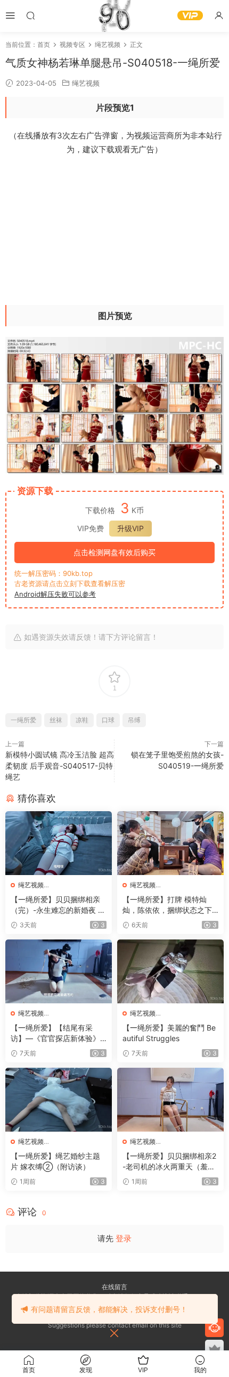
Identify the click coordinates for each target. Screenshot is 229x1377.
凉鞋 (82, 720)
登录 (124, 1238)
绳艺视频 (86, 83)
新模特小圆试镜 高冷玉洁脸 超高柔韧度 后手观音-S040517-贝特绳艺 (59, 765)
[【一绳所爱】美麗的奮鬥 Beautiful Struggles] (170, 971)
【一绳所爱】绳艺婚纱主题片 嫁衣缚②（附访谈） (55, 1161)
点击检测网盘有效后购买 (114, 552)
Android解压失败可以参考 (55, 594)
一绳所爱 (23, 720)
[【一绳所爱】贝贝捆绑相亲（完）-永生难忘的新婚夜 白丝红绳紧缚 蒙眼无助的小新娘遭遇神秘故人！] (58, 843)
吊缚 (134, 720)
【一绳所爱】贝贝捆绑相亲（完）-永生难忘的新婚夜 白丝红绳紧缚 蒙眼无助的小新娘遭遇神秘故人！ (58, 905)
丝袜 (56, 720)
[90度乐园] (114, 16)
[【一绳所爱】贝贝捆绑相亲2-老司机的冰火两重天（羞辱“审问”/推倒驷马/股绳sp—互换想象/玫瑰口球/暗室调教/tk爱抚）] (170, 1100)
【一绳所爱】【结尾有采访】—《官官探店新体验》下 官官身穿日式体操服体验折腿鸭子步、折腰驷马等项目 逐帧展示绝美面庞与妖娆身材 (56, 1033)
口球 (108, 720)
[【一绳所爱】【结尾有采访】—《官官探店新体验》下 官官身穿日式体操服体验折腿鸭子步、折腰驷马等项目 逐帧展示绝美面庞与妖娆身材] (58, 971)
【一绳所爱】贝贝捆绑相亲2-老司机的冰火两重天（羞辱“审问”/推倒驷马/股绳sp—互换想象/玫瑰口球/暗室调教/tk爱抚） (169, 1161)
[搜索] (30, 15)
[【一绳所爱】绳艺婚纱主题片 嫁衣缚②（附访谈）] (58, 1100)
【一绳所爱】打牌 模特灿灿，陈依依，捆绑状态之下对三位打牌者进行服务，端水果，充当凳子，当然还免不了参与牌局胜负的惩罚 (167, 905)
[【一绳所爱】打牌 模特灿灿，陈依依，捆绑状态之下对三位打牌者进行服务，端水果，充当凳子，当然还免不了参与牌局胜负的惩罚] (170, 843)
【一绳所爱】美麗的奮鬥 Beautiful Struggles (169, 1033)
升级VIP (130, 528)
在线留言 (114, 1287)
